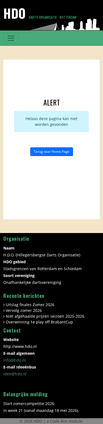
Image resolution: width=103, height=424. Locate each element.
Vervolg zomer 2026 (24, 310)
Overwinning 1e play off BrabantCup (39, 322)
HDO (38, 421)
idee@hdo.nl (15, 373)
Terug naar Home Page (51, 151)
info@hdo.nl (14, 360)
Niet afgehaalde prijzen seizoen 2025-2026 (45, 316)
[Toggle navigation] (11, 38)
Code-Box (58, 421)
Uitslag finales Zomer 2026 (30, 304)
